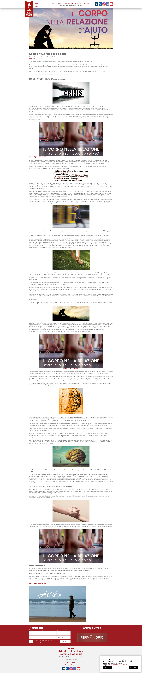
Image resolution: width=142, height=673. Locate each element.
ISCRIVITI (65, 641)
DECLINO (107, 667)
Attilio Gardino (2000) (35, 58)
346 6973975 (71, 662)
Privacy (38, 642)
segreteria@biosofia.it (71, 664)
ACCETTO (133, 667)
